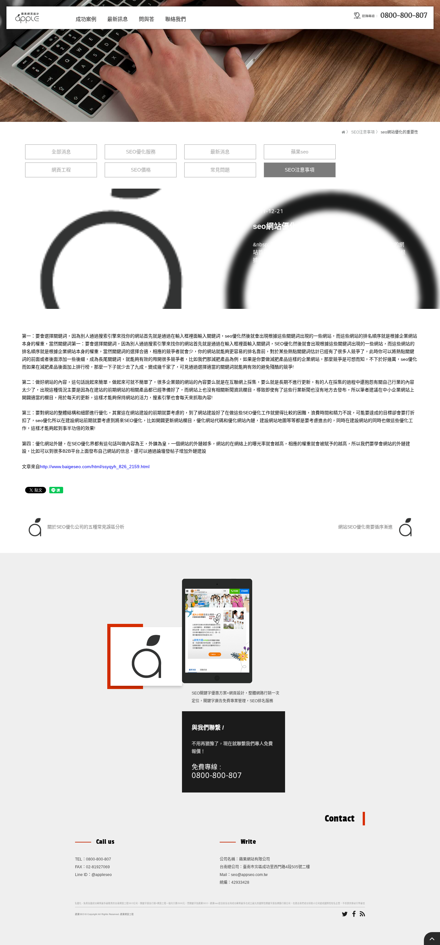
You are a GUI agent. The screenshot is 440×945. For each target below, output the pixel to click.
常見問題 (220, 169)
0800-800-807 (217, 775)
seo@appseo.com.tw (249, 874)
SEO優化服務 (141, 151)
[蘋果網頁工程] (28, 17)
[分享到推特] (345, 914)
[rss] (362, 914)
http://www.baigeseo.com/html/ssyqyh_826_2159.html (94, 466)
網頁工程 (61, 169)
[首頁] (343, 132)
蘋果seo (299, 151)
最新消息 (220, 151)
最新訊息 (117, 19)
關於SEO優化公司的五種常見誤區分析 (85, 526)
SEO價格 (141, 169)
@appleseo (101, 874)
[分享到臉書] (354, 914)
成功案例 (86, 19)
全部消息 (61, 151)
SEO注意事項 (363, 132)
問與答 (146, 19)
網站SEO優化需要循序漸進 (366, 526)
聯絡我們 (175, 19)
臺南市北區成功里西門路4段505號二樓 (276, 867)
